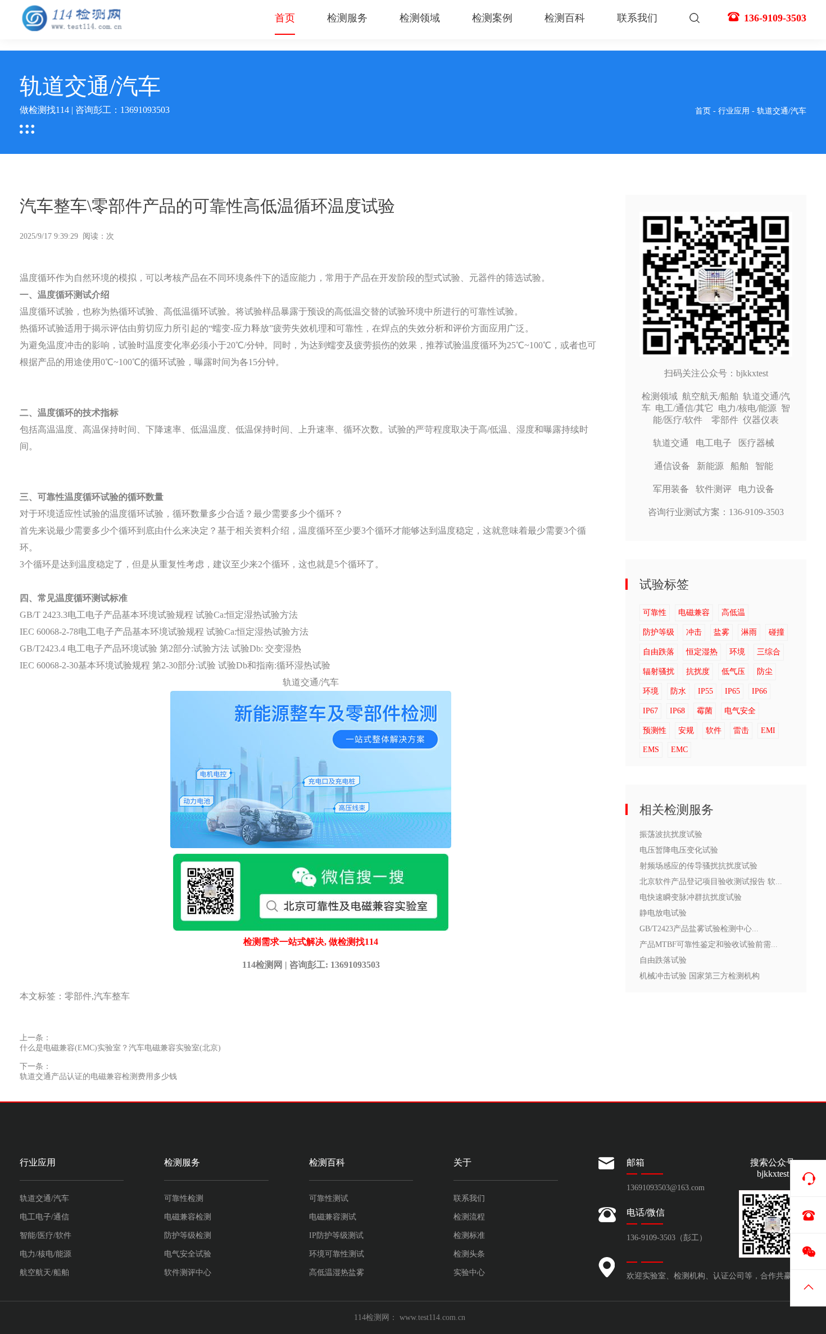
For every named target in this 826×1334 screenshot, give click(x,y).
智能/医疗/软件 (45, 1235)
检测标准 (469, 1235)
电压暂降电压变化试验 (678, 850)
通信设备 (672, 466)
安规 (686, 730)
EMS (651, 749)
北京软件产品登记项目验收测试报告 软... (710, 881)
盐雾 (721, 632)
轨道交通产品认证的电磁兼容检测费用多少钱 (98, 1076)
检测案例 (492, 18)
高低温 (733, 612)
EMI (768, 730)
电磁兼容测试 (332, 1217)
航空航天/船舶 (710, 396)
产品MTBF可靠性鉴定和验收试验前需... (708, 944)
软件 (713, 730)
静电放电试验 (663, 913)
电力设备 (756, 489)
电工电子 (714, 443)
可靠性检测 (183, 1198)
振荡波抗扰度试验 (670, 834)
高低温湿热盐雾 (336, 1272)
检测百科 (564, 18)
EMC (679, 749)
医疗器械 (756, 443)
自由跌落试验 (663, 960)
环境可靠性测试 (336, 1254)
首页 (285, 18)
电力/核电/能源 (747, 408)
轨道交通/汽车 (781, 111)
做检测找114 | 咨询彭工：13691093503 (95, 110)
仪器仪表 (761, 420)
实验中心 (469, 1272)
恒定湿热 (702, 652)
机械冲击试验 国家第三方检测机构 (699, 976)
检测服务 (347, 18)
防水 (678, 691)
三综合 (768, 652)
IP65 (732, 691)
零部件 (78, 996)
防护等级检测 (187, 1235)
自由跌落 (658, 652)
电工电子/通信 (44, 1217)
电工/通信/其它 (684, 408)
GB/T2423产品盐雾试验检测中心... (699, 929)
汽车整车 (112, 996)
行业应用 (734, 111)
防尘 (765, 671)
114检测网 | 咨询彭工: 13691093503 (311, 964)
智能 (764, 466)
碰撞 (776, 632)
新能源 (710, 466)
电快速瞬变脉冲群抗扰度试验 (690, 897)
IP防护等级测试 (336, 1235)
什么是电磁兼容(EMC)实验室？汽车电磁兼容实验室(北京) (120, 1048)
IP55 (705, 691)
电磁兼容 (694, 612)
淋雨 (749, 632)
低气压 (733, 671)
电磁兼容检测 (187, 1217)
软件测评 (714, 489)
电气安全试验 (187, 1254)
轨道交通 (671, 443)
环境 (737, 652)
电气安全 (740, 711)
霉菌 (704, 711)
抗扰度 (698, 671)
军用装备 (671, 489)
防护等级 (658, 632)
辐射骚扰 (658, 671)
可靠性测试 (328, 1198)
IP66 (759, 691)
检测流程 (469, 1217)
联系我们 (637, 18)
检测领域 (420, 18)
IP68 (677, 711)
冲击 (694, 632)
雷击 (741, 730)
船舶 (739, 466)
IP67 (650, 711)
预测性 (654, 730)
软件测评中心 (187, 1272)
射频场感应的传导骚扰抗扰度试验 (698, 866)
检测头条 (469, 1254)
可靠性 (654, 612)
